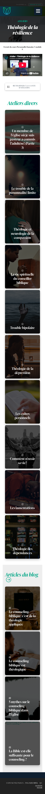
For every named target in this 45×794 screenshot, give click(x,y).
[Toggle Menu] (38, 11)
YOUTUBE (39, 787)
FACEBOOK (38, 785)
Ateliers (22, 21)
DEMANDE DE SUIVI (35, 4)
